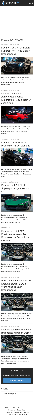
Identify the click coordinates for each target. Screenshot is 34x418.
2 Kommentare (13, 228)
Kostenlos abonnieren (17, 380)
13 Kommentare (14, 139)
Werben (26, 412)
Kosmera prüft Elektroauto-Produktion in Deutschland (16, 144)
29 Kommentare (14, 182)
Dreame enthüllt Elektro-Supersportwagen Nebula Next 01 (15, 188)
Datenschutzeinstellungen (13, 412)
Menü (31, 3)
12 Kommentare (14, 44)
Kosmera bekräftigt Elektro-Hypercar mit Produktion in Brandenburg (16, 50)
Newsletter (24, 408)
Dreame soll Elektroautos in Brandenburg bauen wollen (16, 331)
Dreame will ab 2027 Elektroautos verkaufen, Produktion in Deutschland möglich (15, 235)
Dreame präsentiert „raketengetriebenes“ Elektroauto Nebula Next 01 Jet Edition (16, 98)
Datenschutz (21, 410)
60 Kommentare (14, 326)
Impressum (12, 410)
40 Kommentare (14, 277)
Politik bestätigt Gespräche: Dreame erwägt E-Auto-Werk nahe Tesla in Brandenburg (16, 285)
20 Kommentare (14, 90)
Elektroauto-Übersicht (12, 408)
